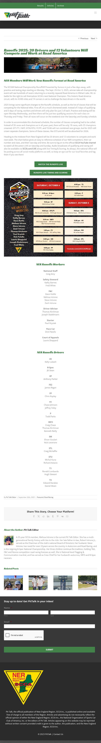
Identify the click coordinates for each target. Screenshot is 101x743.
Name (8, 608)
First (6, 616)
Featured (40, 497)
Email (8, 622)
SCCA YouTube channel (85, 142)
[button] (6, 583)
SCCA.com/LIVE (29, 148)
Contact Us (58, 734)
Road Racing (48, 497)
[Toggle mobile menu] (95, 12)
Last (52, 616)
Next (93, 38)
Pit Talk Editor (11, 497)
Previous (84, 38)
